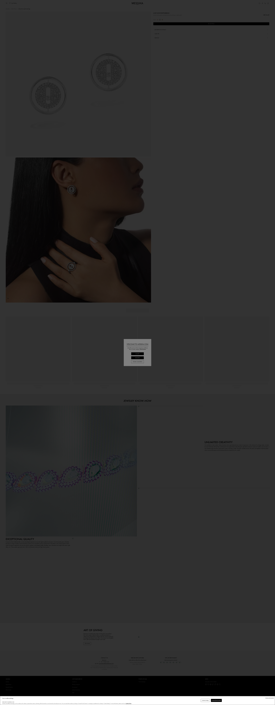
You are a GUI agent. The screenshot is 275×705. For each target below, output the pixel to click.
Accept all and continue (216, 700)
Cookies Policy (128, 703)
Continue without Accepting (269, 697)
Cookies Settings (205, 700)
